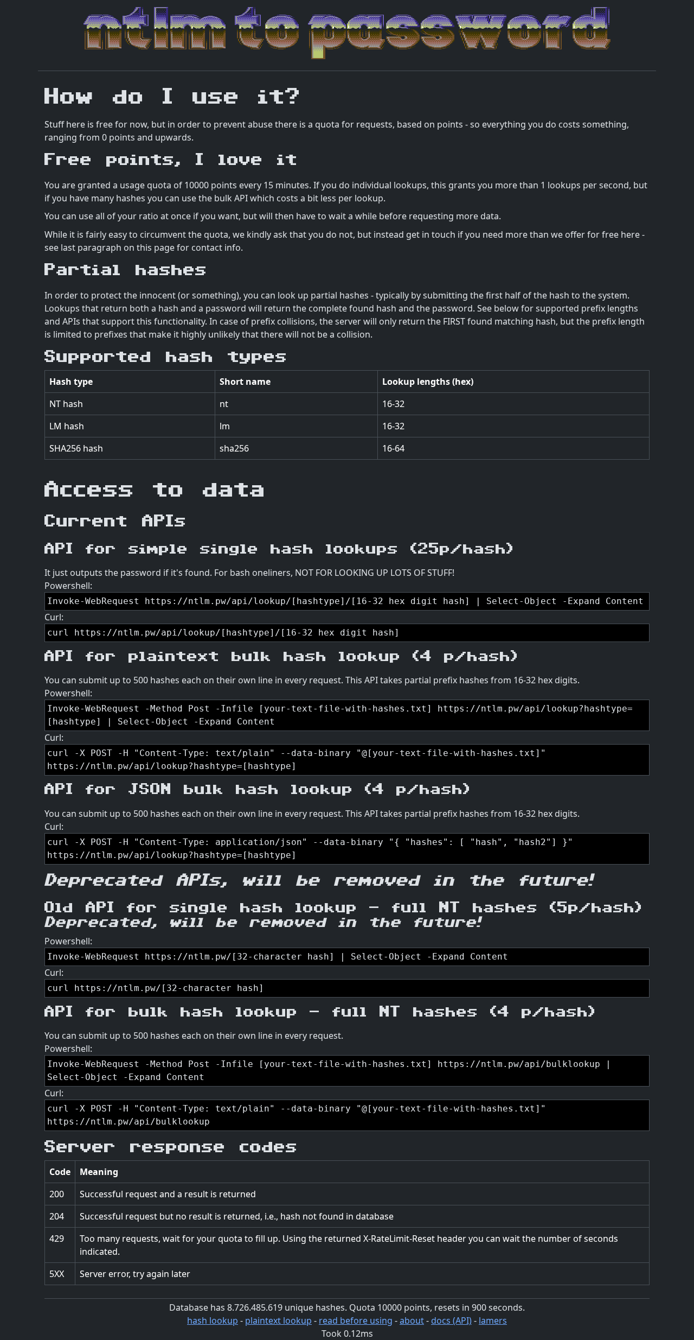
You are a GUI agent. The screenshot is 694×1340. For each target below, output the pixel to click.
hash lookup (212, 1320)
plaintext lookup (278, 1320)
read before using (356, 1320)
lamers (493, 1320)
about (412, 1320)
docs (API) (451, 1320)
